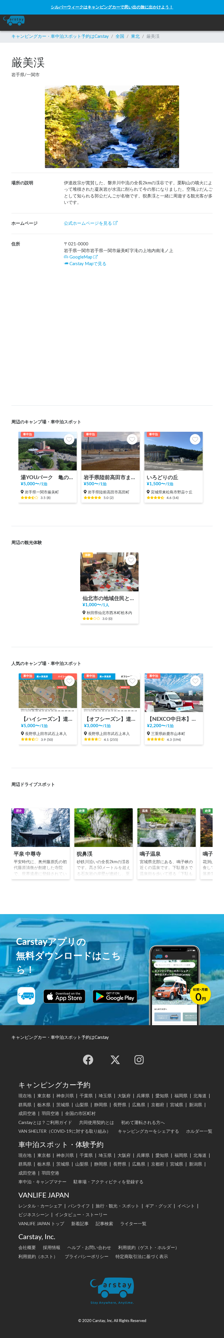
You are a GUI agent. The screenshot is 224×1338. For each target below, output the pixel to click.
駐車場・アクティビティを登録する (109, 1182)
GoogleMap (80, 257)
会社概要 (27, 1248)
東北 (135, 36)
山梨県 (81, 1105)
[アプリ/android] (115, 996)
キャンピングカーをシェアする (148, 1131)
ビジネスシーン (33, 1215)
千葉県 (86, 1096)
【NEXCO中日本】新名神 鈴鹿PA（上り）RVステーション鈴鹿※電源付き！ (174, 719)
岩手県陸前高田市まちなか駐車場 (110, 477)
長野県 (119, 1105)
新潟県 (195, 1105)
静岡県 (100, 1105)
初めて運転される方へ (143, 1123)
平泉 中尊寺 (27, 854)
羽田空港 (50, 1114)
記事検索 (104, 1224)
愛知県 (162, 1096)
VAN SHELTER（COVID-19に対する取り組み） (64, 1131)
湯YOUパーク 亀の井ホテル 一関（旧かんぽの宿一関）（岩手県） (47, 477)
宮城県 (176, 1105)
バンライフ (79, 1206)
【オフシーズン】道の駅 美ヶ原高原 (111, 719)
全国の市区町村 (80, 1114)
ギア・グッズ (158, 1206)
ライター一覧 (133, 1224)
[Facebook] (88, 1060)
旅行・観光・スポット (117, 1206)
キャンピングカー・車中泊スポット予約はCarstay (60, 36)
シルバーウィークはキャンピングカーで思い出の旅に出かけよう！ (112, 7)
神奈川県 (65, 1096)
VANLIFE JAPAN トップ (41, 1224)
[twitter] (115, 1060)
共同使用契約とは (96, 1123)
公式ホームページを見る (88, 223)
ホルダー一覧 (199, 1131)
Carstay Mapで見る (87, 264)
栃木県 (43, 1105)
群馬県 (25, 1105)
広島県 (138, 1105)
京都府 (157, 1105)
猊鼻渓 (84, 854)
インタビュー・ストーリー (81, 1215)
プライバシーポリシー (86, 1257)
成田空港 (27, 1114)
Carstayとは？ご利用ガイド (45, 1123)
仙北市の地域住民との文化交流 (109, 598)
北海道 (199, 1096)
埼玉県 (105, 1096)
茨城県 (62, 1105)
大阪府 (124, 1096)
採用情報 (51, 1248)
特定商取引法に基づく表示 (142, 1257)
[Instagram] (139, 1060)
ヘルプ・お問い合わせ (89, 1248)
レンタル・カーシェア (40, 1206)
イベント (186, 1206)
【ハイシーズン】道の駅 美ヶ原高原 (48, 719)
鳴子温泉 (150, 854)
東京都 (43, 1096)
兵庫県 (143, 1096)
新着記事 (80, 1224)
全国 (120, 36)
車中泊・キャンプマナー (42, 1182)
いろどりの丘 (162, 477)
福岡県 (181, 1096)
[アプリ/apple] (64, 996)
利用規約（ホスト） (38, 1257)
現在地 (25, 1096)
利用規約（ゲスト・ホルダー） (148, 1248)
